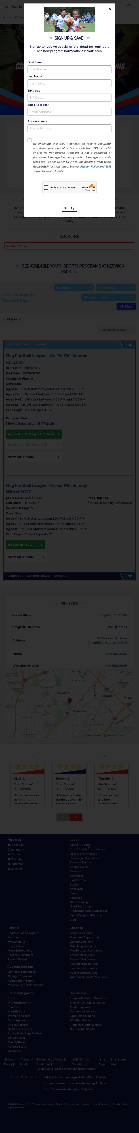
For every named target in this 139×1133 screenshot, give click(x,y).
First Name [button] (35, 62)
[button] (72, 157)
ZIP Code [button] (34, 90)
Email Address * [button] (38, 104)
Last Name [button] (35, 76)
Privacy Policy (89, 166)
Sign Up (69, 208)
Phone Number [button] (38, 121)
